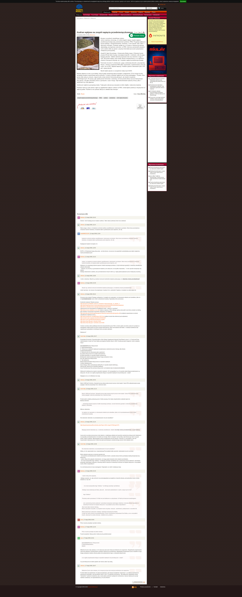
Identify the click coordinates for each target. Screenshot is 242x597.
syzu (82, 538)
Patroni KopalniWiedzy (157, 41)
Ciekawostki (156, 15)
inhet (82, 519)
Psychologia (94, 15)
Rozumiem (183, 1)
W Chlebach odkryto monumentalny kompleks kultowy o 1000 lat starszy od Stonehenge (157, 93)
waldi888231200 (85, 233)
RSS (135, 587)
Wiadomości (107, 12)
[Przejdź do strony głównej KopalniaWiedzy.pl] (79, 8)
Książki (127, 12)
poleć (144, 107)
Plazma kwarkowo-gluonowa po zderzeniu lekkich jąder (157, 168)
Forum (121, 12)
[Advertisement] (111, 24)
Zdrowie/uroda (103, 15)
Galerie (140, 12)
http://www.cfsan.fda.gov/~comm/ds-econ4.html (92, 322)
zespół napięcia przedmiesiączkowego (87, 98)
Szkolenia (162, 587)
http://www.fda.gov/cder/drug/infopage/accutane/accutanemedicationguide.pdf (100, 313)
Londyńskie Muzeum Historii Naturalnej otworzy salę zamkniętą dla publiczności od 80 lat (157, 80)
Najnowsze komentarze (156, 164)
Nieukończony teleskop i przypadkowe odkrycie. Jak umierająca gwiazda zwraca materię (157, 87)
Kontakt (156, 587)
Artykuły (114, 12)
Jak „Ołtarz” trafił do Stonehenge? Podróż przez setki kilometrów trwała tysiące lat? (157, 178)
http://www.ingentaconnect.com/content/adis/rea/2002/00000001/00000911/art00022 (102, 305)
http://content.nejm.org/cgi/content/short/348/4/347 (93, 318)
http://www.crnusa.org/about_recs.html (90, 310)
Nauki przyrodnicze (126, 15)
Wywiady (147, 12)
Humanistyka (147, 15)
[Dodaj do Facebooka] (88, 107)
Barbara (83, 217)
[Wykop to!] (82, 107)
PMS (100, 98)
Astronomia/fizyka (138, 15)
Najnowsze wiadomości (156, 76)
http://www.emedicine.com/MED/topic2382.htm (92, 316)
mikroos (83, 224)
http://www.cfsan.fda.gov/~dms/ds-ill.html (90, 321)
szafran (106, 98)
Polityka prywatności (145, 587)
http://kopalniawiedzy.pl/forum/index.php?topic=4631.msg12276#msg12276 (99, 425)
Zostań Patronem (154, 18)
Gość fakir (83, 336)
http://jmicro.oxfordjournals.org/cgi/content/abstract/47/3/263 (95, 307)
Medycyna (79, 15)
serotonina (112, 98)
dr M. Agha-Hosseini (122, 98)
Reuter (83, 94)
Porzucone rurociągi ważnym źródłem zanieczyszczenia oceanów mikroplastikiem (157, 99)
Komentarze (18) (82, 214)
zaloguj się (162, 4)
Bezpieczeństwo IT (114, 15)
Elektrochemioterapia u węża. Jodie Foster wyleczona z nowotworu (157, 172)
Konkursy (134, 12)
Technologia (86, 15)
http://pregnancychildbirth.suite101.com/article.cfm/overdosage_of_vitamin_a (100, 303)
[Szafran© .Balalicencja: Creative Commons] (89, 53)
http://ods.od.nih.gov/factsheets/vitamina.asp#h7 (92, 319)
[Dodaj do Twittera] (94, 107)
